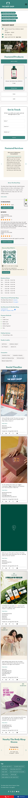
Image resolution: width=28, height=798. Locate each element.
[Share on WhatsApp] (17, 433)
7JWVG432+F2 (4, 309)
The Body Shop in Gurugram (8, 787)
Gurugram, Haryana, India (7, 310)
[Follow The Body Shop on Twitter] (11, 792)
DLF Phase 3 (5, 346)
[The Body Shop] (8, 4)
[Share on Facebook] (3, 433)
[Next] (26, 78)
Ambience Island (14, 344)
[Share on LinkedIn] (6, 433)
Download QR (6, 272)
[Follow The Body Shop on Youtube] (17, 792)
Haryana (15, 299)
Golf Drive (4, 344)
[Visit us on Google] (15, 792)
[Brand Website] (19, 792)
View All (17, 241)
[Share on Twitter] (13, 433)
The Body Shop (14, 747)
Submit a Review (7, 207)
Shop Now (14, 88)
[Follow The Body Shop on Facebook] (9, 792)
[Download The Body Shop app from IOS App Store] (26, 203)
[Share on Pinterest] (10, 433)
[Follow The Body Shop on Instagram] (13, 792)
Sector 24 (13, 346)
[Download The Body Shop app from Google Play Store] (26, 200)
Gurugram (15, 302)
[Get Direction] (15, 310)
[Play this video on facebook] (14, 392)
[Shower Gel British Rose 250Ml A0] (14, 72)
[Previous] (2, 78)
